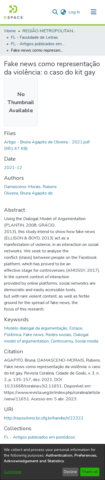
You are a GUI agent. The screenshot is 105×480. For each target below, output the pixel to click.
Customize (12, 471)
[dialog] (52, 462)
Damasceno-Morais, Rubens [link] (30, 187)
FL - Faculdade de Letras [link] (34, 37)
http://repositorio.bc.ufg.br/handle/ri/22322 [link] (43, 418)
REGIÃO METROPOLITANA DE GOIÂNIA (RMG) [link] (49, 31)
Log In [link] (74, 12)
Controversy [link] (62, 341)
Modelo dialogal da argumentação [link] (35, 328)
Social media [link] (86, 341)
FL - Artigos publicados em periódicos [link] (38, 44)
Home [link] (10, 31)
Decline (70, 471)
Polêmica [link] (12, 335)
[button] (13, 12)
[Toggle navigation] (93, 12)
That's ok (90, 471)
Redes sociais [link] (58, 335)
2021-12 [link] (13, 168)
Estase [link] (75, 328)
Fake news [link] (33, 335)
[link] (39, 437)
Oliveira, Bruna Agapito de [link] (28, 193)
